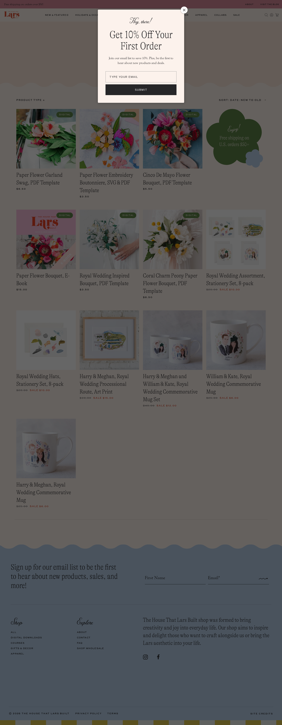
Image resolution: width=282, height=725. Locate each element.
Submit (141, 89)
